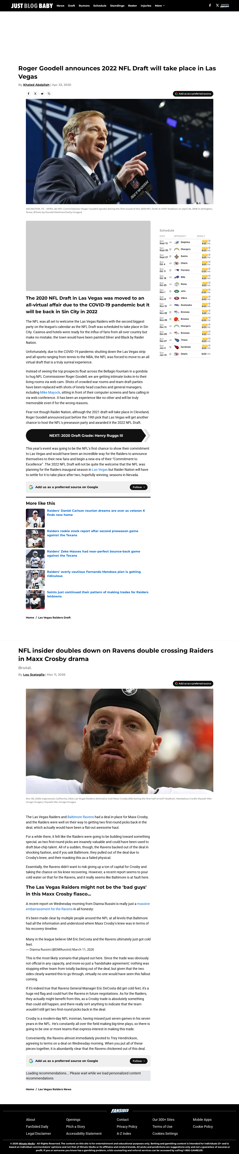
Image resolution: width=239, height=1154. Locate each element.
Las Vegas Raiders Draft (54, 617)
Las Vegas (99, 470)
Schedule (99, 5)
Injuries (146, 5)
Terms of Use (162, 1127)
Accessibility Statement (84, 1134)
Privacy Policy (127, 1127)
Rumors (84, 5)
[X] (217, 5)
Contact (123, 1120)
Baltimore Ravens (80, 817)
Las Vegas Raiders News (54, 1089)
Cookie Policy (203, 1127)
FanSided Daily (37, 1127)
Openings (73, 1120)
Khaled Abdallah (36, 85)
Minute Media (27, 1143)
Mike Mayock (50, 392)
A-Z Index (124, 1134)
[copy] (49, 93)
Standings (117, 5)
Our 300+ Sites (163, 1120)
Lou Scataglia (34, 674)
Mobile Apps (202, 1120)
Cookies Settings (165, 1134)
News (60, 5)
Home (30, 617)
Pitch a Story (75, 1127)
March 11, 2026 (83, 949)
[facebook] (210, 5)
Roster (132, 5)
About (30, 1120)
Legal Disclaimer (38, 1134)
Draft (71, 5)
